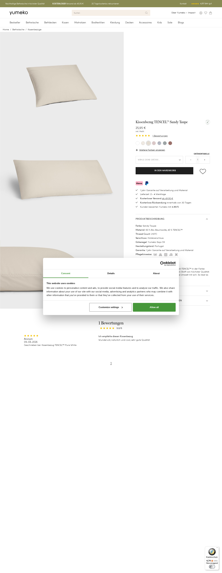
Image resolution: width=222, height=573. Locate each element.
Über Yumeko (178, 12)
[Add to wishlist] (203, 170)
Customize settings (109, 307)
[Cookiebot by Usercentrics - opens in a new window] (162, 263)
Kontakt (183, 4)
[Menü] (217, 548)
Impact (191, 12)
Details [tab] (111, 273)
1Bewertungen (160, 135)
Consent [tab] (65, 273)
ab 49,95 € (167, 198)
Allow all (154, 307)
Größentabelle (201, 154)
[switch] (212, 566)
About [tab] (156, 273)
